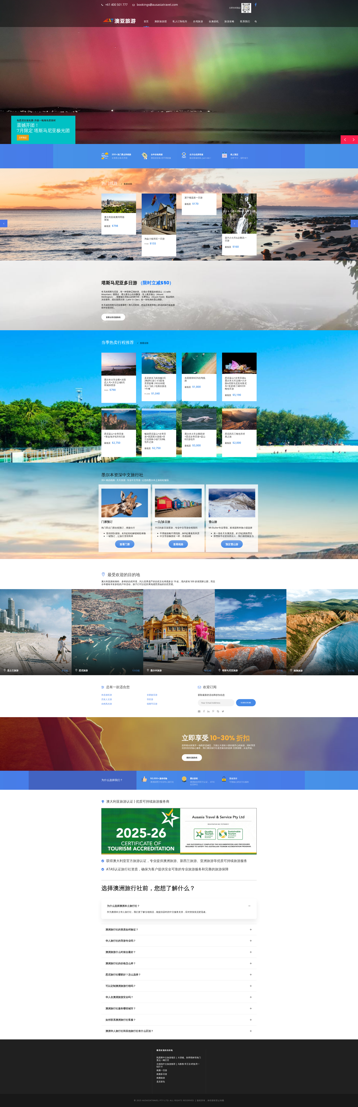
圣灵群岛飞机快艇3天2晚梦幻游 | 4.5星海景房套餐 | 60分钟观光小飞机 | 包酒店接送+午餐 (155, 383)
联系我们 (245, 21)
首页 (146, 21)
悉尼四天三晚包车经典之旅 (235, 435)
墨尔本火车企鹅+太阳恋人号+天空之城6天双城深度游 (115, 382)
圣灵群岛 (160, 1081)
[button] (353, 139)
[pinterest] (213, 711)
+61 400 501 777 (116, 5)
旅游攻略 (229, 21)
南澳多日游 (161, 1074)
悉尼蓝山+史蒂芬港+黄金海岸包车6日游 (114, 435)
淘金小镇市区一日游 (114, 238)
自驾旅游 (198, 21)
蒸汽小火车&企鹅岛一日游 (195, 239)
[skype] (218, 711)
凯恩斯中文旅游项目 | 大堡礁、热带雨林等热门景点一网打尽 (178, 1059)
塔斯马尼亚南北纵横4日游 (236, 220)
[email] (199, 711)
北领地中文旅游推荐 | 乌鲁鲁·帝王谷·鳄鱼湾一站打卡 (178, 1065)
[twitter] (223, 711)
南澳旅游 (160, 1077)
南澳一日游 (161, 1070)
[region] (179, 72)
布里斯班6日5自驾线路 (195, 379)
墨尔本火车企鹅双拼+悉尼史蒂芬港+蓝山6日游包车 (195, 436)
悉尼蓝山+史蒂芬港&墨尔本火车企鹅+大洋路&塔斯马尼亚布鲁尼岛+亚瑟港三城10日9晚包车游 (236, 383)
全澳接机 (214, 21)
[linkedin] (208, 711)
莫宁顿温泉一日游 (153, 197)
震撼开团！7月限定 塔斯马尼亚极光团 (43, 128)
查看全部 (126, 183)
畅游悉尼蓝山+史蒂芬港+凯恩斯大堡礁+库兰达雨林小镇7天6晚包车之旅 (155, 438)
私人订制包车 (180, 21)
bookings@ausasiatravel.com (157, 5)
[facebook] (256, 4)
